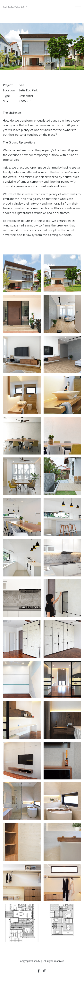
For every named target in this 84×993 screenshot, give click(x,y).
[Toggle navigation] (78, 7)
